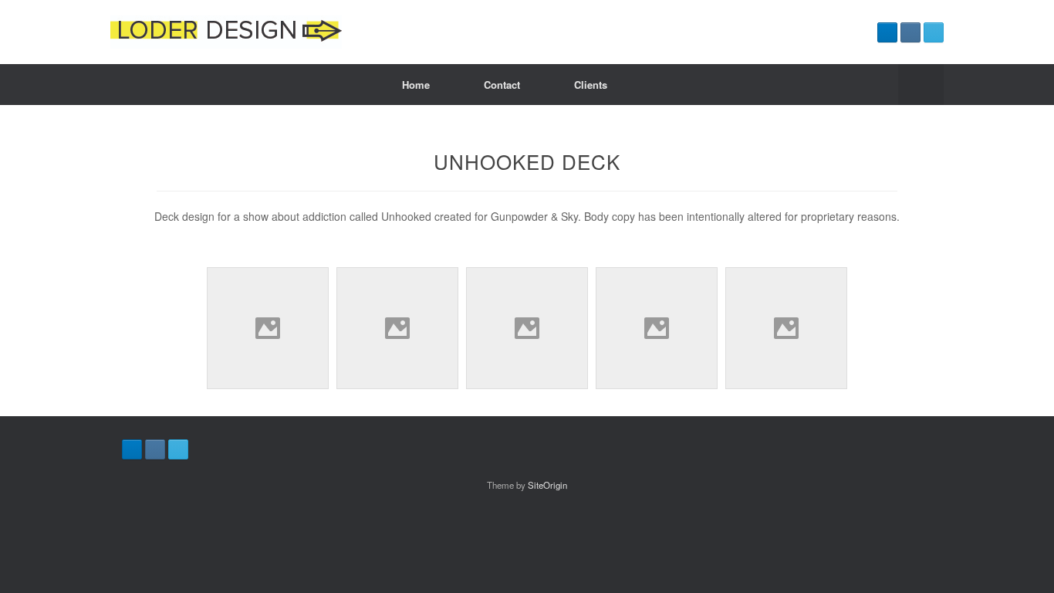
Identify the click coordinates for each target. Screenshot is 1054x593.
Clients (590, 84)
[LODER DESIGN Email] (934, 32)
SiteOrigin (547, 485)
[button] (921, 84)
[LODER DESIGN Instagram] (910, 32)
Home (416, 84)
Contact (502, 84)
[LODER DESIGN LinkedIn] (887, 32)
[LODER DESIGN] (226, 32)
